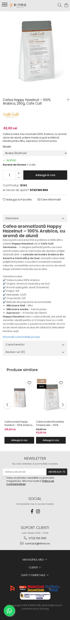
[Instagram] (38, 511)
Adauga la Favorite (18, 199)
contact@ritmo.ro (37, 543)
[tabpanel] (35, 53)
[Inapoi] (67, 99)
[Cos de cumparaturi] (66, 5)
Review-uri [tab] (15, 352)
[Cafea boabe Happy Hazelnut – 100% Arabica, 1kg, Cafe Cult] (19, 398)
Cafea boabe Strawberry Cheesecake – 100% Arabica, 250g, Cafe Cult (50, 423)
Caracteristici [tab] (15, 344)
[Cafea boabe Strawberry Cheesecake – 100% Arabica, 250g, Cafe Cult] (51, 398)
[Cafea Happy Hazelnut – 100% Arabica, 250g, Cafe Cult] (35, 53)
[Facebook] (32, 511)
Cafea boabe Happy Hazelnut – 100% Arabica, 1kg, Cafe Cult (18, 423)
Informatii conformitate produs (21, 337)
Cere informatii (50, 199)
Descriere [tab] (12, 218)
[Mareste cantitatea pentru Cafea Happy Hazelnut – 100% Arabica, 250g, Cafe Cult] (18, 172)
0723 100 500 (37, 538)
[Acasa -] (23, 5)
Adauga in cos (45, 175)
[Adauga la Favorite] (29, 382)
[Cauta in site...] (60, 5)
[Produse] (5, 5)
